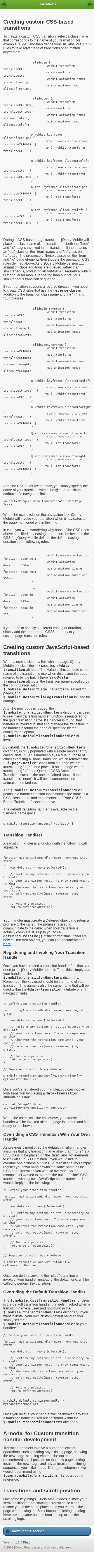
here (7, 944)
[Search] (90, 4)
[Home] (4, 4)
